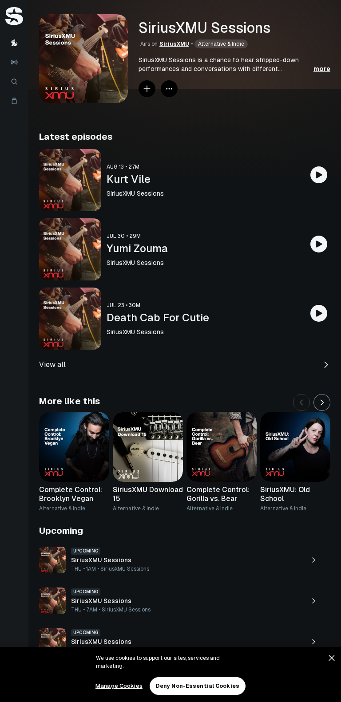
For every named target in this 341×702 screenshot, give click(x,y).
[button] (234, 64)
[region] (170, 674)
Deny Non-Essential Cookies (197, 686)
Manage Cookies (119, 686)
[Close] (332, 658)
